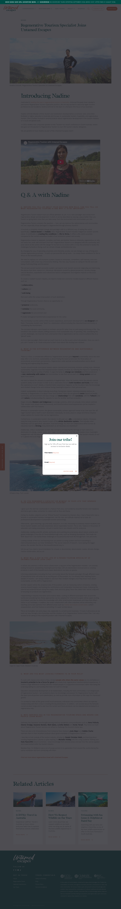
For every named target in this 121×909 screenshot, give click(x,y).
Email (49, 462)
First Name (51, 453)
